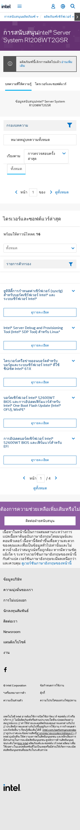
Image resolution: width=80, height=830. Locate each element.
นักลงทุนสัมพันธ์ (16, 611)
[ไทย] (63, 6)
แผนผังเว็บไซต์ (14, 642)
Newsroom (11, 632)
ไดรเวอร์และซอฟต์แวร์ (50, 84)
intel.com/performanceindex (59, 729)
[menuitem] (58, 17)
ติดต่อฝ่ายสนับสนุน (40, 521)
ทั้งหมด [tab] (16, 169)
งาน (6, 652)
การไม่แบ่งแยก (14, 600)
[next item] (77, 17)
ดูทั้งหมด (62, 192)
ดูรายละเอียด (40, 312)
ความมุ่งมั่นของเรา (18, 590)
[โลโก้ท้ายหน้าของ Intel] (12, 787)
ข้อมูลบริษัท (12, 579)
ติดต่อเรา (10, 621)
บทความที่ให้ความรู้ (18, 84)
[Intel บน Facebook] (5, 671)
